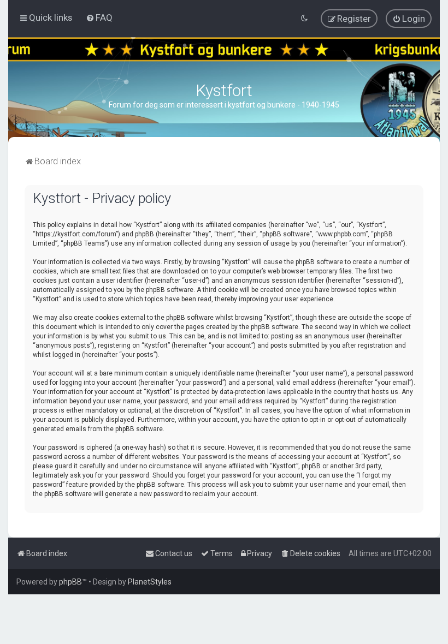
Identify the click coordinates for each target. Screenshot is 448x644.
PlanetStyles (150, 581)
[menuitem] (99, 17)
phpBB (70, 581)
